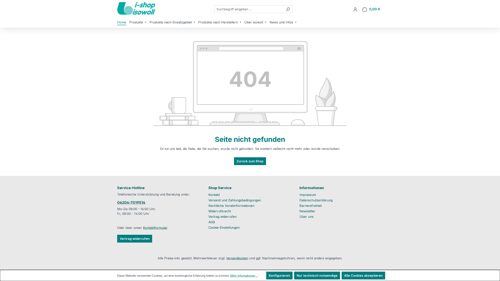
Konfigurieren (279, 275)
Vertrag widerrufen (135, 239)
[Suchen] (288, 9)
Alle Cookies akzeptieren (363, 275)
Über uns (306, 217)
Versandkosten (237, 258)
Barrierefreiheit (310, 206)
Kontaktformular (155, 228)
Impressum (307, 195)
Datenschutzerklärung (316, 200)
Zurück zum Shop (250, 161)
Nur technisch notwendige (317, 275)
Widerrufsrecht (219, 211)
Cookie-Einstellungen (224, 227)
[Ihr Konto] (355, 9)
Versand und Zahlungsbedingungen (234, 200)
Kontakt (214, 195)
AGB (211, 222)
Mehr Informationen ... (244, 275)
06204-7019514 (131, 202)
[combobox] (249, 9)
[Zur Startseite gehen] (136, 8)
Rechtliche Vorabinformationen (231, 206)
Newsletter (307, 211)
